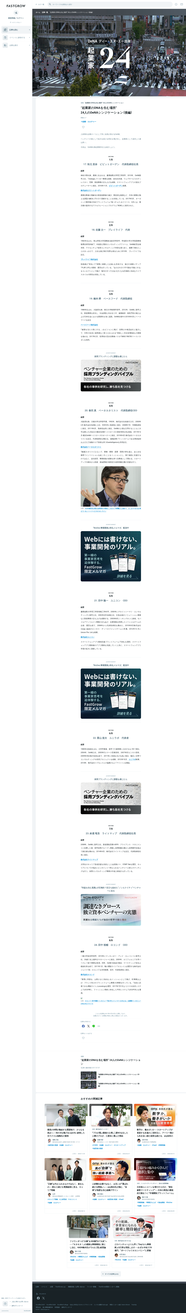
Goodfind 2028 (51, 1305)
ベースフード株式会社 (89, 324)
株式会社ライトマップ (89, 859)
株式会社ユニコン (88, 637)
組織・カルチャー (89, 121)
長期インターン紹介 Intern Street (120, 1305)
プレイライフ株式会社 (89, 259)
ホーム (38, 12)
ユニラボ (132, 759)
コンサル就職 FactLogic (101, 1305)
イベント (44, 1287)
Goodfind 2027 (40, 1305)
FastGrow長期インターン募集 (109, 1287)
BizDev (169, 1202)
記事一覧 (45, 12)
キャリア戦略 (53, 1199)
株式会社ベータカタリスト (91, 447)
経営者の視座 (53, 1145)
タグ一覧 (41, 4)
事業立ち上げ (151, 1202)
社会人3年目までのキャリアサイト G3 (81, 1305)
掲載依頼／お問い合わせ (76, 1287)
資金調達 (162, 1202)
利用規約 (57, 1307)
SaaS (155, 1145)
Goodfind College (62, 1305)
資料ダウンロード (67, 1307)
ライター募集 (91, 1287)
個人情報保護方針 (48, 1307)
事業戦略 (162, 1145)
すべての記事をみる (112, 1274)
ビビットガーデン (116, 185)
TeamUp (133, 1305)
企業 (51, 1287)
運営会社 (38, 1307)
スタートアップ (120, 1145)
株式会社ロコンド (88, 974)
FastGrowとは (60, 1287)
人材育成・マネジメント (68, 1199)
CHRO (96, 1145)
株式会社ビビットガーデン (91, 190)
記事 (37, 1287)
